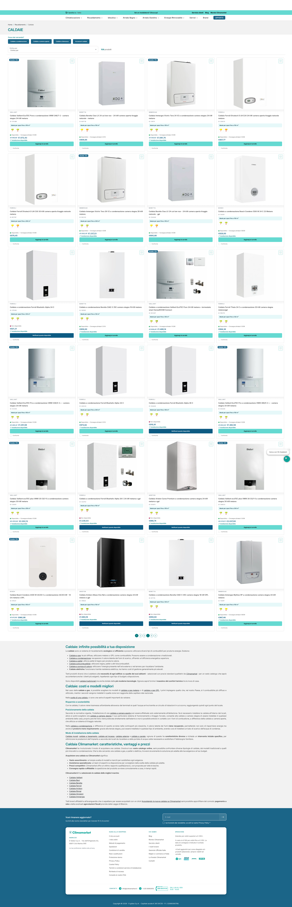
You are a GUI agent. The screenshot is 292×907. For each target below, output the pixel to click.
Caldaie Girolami (76, 794)
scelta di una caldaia (79, 697)
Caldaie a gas (75, 655)
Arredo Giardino (150, 18)
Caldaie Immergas (77, 797)
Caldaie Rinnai (75, 791)
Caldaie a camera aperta (41, 41)
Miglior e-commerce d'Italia (159, 854)
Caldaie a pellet (75, 661)
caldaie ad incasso (106, 736)
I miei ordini (113, 840)
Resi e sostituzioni (115, 854)
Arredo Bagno (129, 18)
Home (10, 25)
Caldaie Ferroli (75, 786)
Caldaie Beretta (75, 783)
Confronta (16, 148)
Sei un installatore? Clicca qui (146, 13)
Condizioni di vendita (117, 850)
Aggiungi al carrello (41, 144)
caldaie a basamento (88, 736)
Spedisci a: (72, 13)
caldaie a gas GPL (151, 690)
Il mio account (114, 836)
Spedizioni (113, 847)
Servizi (193, 18)
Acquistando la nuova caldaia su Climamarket (161, 801)
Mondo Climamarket (156, 840)
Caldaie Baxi (74, 780)
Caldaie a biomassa (62, 41)
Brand (205, 18)
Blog (150, 836)
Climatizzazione (73, 18)
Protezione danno (115, 857)
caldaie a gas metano (130, 690)
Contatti (152, 861)
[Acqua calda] (12, 130)
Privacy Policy (114, 861)
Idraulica (112, 18)
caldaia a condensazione (81, 726)
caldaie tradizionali (88, 681)
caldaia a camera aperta (120, 713)
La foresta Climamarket (157, 857)
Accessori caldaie (81, 41)
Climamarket (191, 674)
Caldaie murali (72, 736)
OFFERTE (219, 18)
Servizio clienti (154, 843)
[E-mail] (222, 817)
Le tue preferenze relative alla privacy (82, 848)
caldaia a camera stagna (100, 716)
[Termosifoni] (17, 130)
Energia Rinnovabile (173, 18)
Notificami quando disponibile (42, 335)
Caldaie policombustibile (79, 664)
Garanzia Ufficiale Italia (157, 850)
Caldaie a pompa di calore (80, 666)
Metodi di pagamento (117, 843)
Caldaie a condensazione (18, 41)
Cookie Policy (114, 864)
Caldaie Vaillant (75, 777)
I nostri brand (154, 847)
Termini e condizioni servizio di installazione (125, 868)
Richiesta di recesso (116, 871)
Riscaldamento (94, 18)
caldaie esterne (122, 736)
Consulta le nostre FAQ (117, 875)
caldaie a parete (138, 736)
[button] (287, 459)
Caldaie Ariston (75, 788)
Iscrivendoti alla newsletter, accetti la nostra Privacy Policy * (188, 823)
